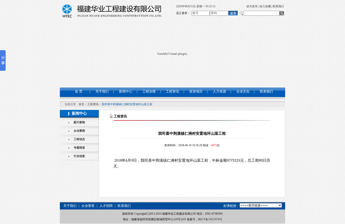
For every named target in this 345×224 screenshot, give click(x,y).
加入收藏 (265, 6)
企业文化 (242, 91)
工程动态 (79, 139)
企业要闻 (79, 130)
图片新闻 (79, 122)
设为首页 (252, 6)
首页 (81, 104)
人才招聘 (106, 206)
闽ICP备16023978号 (210, 219)
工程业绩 (149, 91)
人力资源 (219, 91)
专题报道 (79, 147)
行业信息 (79, 156)
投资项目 (196, 91)
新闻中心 (125, 91)
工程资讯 (172, 91)
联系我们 (278, 6)
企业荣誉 (88, 206)
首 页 (78, 91)
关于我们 (102, 91)
